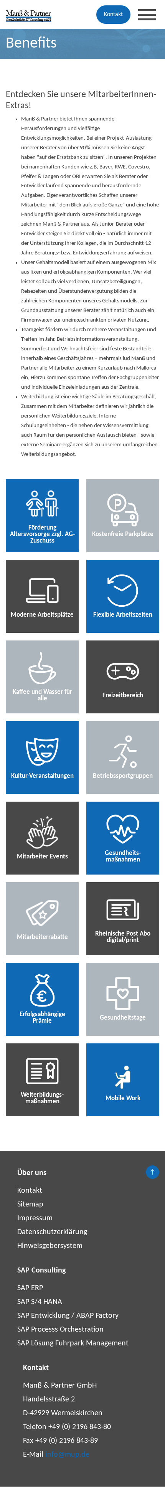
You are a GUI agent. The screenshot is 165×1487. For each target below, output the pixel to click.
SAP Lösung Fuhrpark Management (73, 1343)
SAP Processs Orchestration (60, 1330)
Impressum (35, 1218)
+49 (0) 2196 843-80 (79, 1427)
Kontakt (113, 15)
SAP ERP (30, 1288)
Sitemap (30, 1204)
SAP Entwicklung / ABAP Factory (68, 1316)
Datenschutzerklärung (52, 1232)
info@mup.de (67, 1455)
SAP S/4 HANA (39, 1302)
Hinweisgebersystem (49, 1246)
